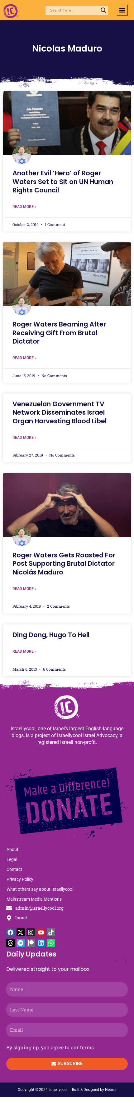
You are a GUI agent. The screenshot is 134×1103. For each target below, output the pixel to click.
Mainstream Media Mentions (34, 899)
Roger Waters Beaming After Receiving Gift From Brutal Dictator (59, 333)
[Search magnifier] (103, 10)
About (12, 849)
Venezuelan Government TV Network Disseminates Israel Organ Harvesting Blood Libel (59, 412)
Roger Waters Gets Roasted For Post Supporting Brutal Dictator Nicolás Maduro (63, 564)
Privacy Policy (20, 879)
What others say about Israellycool (40, 889)
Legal (12, 859)
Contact (14, 869)
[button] (122, 10)
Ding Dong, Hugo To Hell (50, 634)
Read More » (24, 207)
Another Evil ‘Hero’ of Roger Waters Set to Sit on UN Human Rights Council (62, 182)
